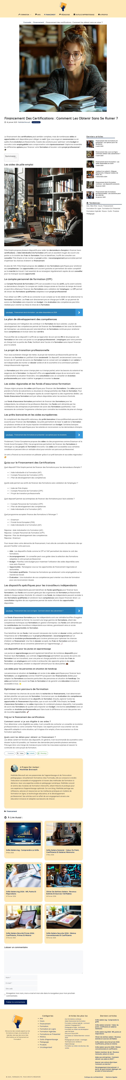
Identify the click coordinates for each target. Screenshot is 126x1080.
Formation (44, 1026)
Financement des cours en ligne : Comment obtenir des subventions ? (108, 152)
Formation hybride (94, 211)
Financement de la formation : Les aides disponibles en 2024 (107, 162)
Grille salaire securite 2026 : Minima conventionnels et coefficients (61, 934)
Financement (36, 122)
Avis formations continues (73, 1019)
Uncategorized (46, 1047)
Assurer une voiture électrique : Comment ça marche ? (106, 1063)
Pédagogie (90, 214)
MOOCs (43, 1037)
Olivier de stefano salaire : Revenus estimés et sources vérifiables (61, 892)
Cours (100, 206)
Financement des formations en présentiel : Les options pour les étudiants (107, 142)
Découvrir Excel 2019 (71, 1033)
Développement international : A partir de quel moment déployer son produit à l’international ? (108, 1069)
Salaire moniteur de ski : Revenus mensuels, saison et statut (107, 1053)
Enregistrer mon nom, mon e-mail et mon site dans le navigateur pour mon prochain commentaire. (40, 994)
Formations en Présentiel (50, 1034)
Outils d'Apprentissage (49, 1039)
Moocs (104, 211)
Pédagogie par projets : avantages (76, 1040)
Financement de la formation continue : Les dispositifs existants (107, 183)
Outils (110, 211)
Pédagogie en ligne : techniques (75, 1027)
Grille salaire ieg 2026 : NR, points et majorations (21, 892)
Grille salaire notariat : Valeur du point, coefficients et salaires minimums (62, 851)
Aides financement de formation (75, 1021)
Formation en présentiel (111, 208)
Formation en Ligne (94, 208)
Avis (88, 206)
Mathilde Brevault (24, 122)
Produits (116, 211)
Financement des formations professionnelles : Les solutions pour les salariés (108, 193)
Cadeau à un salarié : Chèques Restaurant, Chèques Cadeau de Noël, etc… (107, 172)
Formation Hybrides (48, 1031)
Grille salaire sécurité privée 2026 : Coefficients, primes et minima (20, 934)
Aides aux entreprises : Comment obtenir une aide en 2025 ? (107, 1058)
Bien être (93, 206)
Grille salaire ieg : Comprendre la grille (22, 850)
